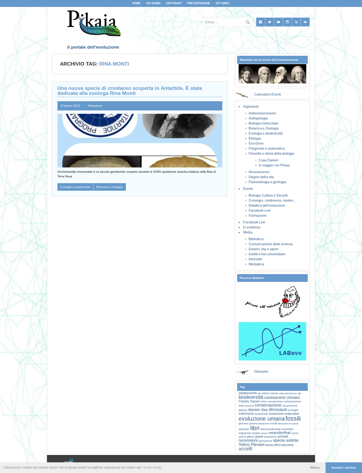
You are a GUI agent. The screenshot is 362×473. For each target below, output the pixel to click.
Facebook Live (260, 210)
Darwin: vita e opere (263, 249)
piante (259, 436)
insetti (273, 423)
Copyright (174, 3)
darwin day (258, 409)
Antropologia (258, 118)
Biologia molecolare (263, 123)
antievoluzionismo (288, 393)
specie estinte (286, 440)
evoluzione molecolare (284, 413)
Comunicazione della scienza (271, 244)
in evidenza (251, 227)
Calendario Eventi (267, 94)
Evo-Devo (256, 143)
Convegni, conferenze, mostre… (272, 200)
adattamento (248, 393)
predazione (270, 436)
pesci (250, 436)
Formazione (257, 215)
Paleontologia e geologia (267, 182)
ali (259, 393)
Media (247, 232)
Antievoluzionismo (262, 113)
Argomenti (251, 106)
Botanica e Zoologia (109, 187)
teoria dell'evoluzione (279, 445)
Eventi (248, 188)
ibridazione (263, 423)
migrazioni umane (249, 433)
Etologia (255, 138)
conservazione (268, 405)
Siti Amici (222, 3)
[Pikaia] (93, 35)
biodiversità (251, 397)
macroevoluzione (270, 429)
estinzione (246, 413)
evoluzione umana (262, 419)
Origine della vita (261, 177)
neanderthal (279, 432)
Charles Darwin (249, 401)
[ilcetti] (70, 461)
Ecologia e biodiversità (75, 187)
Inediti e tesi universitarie (267, 254)
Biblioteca (256, 239)
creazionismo (289, 405)
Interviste (255, 259)
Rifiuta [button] (315, 467)
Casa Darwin (268, 160)
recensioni (248, 440)
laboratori (244, 429)
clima (264, 401)
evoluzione (261, 413)
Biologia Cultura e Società (268, 195)
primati (283, 436)
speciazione (265, 440)
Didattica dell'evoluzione (267, 205)
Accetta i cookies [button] (343, 467)
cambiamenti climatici (282, 397)
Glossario (261, 371)
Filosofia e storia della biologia (271, 153)
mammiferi (287, 429)
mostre (264, 433)
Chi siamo (153, 3)
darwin (243, 410)
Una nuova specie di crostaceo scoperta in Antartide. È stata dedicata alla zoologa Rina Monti (129, 90)
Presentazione (198, 3)
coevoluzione (275, 401)
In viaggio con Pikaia (274, 165)
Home (136, 3)
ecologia (293, 410)
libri (254, 428)
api (299, 393)
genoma (243, 423)
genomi (253, 423)
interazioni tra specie (288, 423)
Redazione (95, 105)
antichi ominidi (269, 393)
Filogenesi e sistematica (267, 148)
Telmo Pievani (251, 444)
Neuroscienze (259, 172)
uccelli (245, 448)
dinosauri (278, 409)
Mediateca (256, 264)
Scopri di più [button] (152, 467)
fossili (293, 418)
